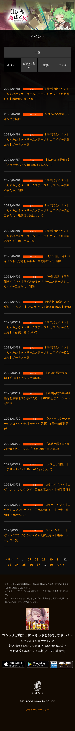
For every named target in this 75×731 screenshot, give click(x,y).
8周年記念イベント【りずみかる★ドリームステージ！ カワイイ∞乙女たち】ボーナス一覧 (36, 352)
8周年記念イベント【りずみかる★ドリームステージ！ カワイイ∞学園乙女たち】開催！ (36, 185)
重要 (46, 65)
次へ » (61, 564)
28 (36, 559)
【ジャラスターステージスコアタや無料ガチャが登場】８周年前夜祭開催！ (37, 423)
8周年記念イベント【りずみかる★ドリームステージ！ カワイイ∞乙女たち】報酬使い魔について (36, 327)
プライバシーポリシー (38, 709)
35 (24, 564)
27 (29, 559)
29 (44, 559)
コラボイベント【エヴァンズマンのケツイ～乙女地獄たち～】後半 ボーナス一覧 (37, 535)
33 (9, 564)
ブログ (62, 65)
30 (51, 559)
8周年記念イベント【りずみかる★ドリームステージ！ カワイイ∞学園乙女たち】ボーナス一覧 (36, 235)
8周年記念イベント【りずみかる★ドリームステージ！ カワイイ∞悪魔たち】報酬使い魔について (36, 93)
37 (38, 564)
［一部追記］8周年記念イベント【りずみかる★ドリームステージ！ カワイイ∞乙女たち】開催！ (36, 281)
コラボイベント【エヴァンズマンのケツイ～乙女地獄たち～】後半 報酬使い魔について (37, 509)
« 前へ (9, 559)
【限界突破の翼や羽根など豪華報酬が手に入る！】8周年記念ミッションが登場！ (37, 398)
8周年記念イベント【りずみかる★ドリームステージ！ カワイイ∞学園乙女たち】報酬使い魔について (36, 210)
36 (31, 564)
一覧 (37, 52)
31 (58, 559)
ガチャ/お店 (29, 65)
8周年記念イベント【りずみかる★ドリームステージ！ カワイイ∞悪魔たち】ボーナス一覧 (36, 139)
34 (17, 564)
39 (51, 564)
